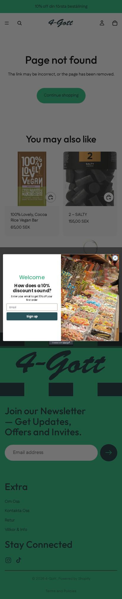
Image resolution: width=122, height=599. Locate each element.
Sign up (32, 316)
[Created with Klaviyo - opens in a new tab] (61, 343)
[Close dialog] (115, 258)
